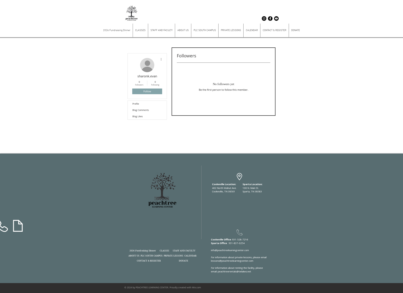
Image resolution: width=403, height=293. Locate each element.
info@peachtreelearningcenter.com (230, 250)
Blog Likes (137, 116)
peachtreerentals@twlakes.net (234, 271)
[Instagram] (264, 18)
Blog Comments (140, 110)
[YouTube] (276, 18)
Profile (135, 103)
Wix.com (196, 287)
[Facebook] (270, 18)
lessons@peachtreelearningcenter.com (232, 260)
